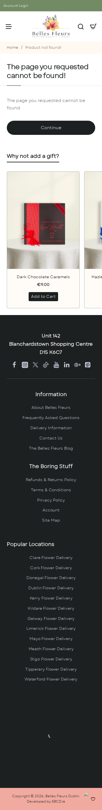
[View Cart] (93, 26)
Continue (51, 128)
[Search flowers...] (80, 26)
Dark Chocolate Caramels (43, 277)
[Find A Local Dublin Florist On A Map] (51, 735)
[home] (12, 48)
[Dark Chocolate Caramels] (43, 220)
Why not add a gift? (33, 156)
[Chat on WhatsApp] (91, 799)
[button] (43, 296)
